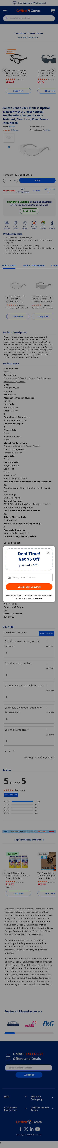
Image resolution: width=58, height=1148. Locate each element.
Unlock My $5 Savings (29, 586)
